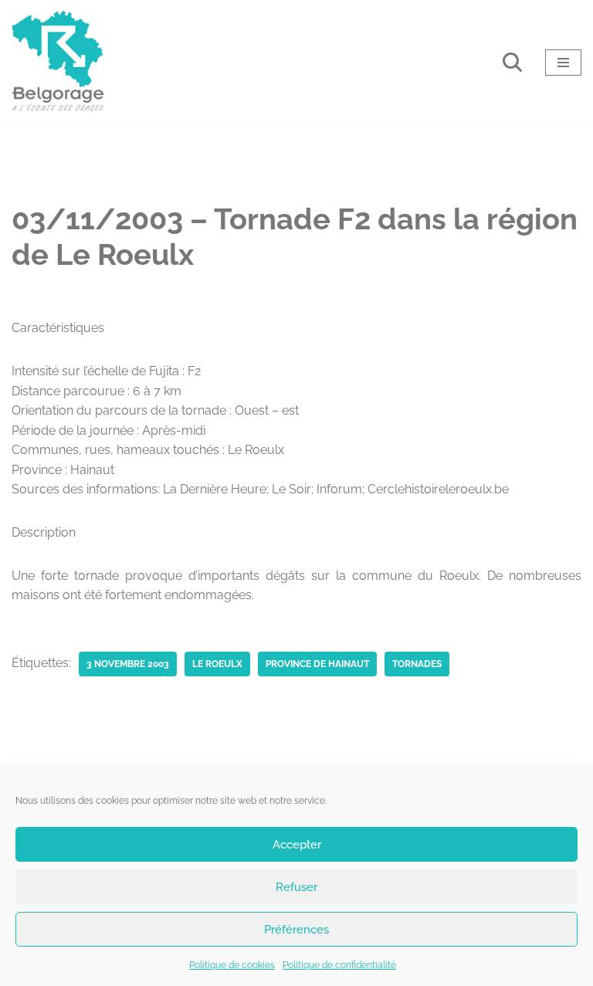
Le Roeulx (217, 664)
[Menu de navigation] (563, 62)
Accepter (297, 845)
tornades (417, 664)
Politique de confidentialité (339, 965)
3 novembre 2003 (127, 664)
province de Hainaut (317, 664)
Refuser (296, 887)
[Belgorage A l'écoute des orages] (58, 62)
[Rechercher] (512, 62)
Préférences (296, 930)
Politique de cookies (232, 965)
